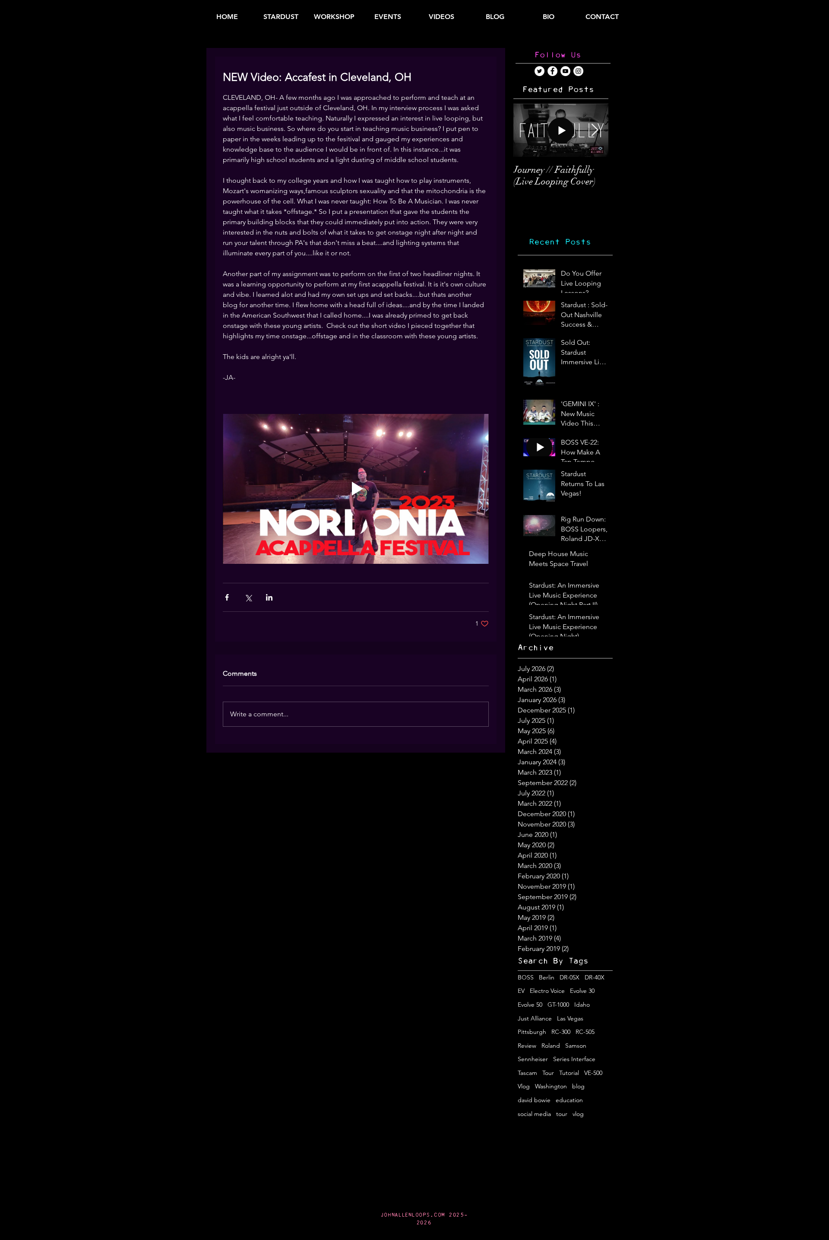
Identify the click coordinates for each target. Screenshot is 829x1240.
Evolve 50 (530, 1004)
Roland (550, 1045)
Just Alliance (535, 1018)
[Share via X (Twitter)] (248, 597)
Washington (551, 1086)
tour (561, 1114)
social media (534, 1114)
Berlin (546, 977)
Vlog (524, 1086)
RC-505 (585, 1032)
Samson (575, 1045)
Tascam (527, 1073)
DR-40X (594, 977)
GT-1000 (558, 1004)
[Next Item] (594, 130)
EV (521, 991)
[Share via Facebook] (227, 597)
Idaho (582, 1004)
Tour (548, 1073)
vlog (578, 1114)
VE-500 (593, 1073)
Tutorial (569, 1073)
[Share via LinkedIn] (269, 597)
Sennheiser (533, 1059)
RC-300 (560, 1032)
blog (578, 1086)
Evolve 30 (582, 991)
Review (527, 1045)
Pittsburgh (532, 1032)
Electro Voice (547, 991)
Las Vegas (570, 1018)
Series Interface (574, 1059)
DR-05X (569, 977)
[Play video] (356, 489)
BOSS (526, 977)
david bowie (534, 1100)
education (569, 1100)
